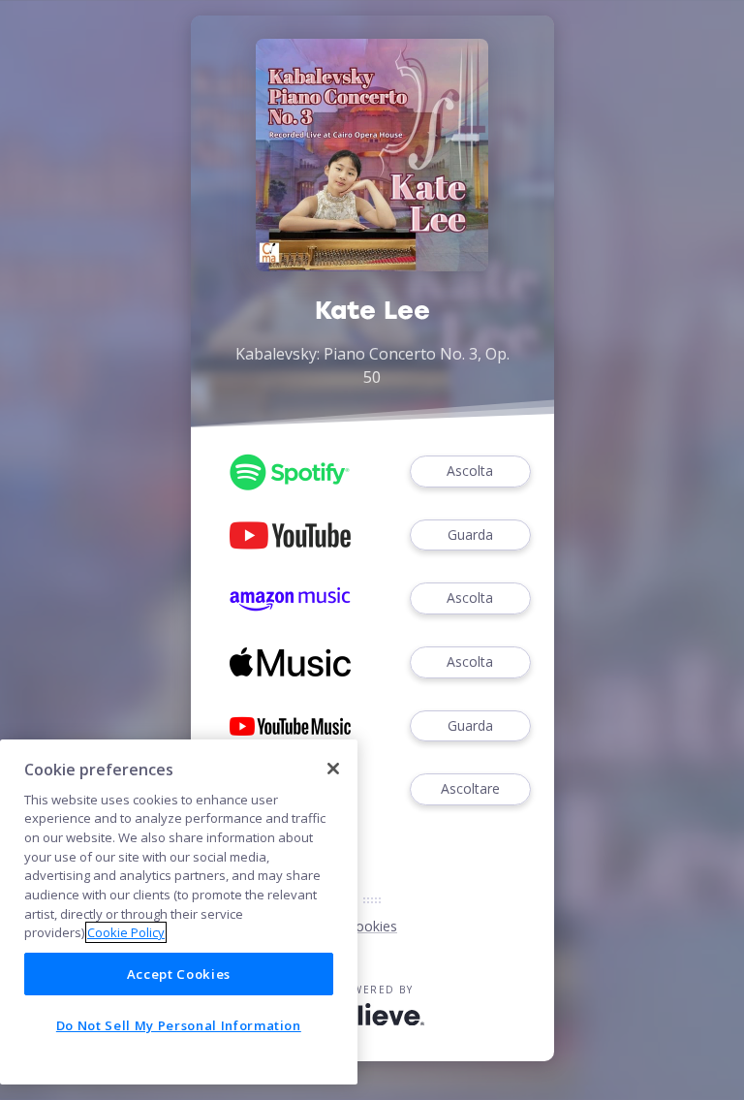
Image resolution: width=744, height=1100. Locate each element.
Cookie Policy (126, 932)
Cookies (372, 926)
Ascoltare (470, 788)
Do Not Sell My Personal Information (178, 1025)
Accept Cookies (179, 974)
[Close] (333, 768)
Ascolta (470, 470)
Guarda (470, 534)
